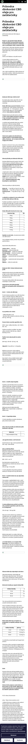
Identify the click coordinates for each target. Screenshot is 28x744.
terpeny (7, 529)
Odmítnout (7, 740)
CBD (21, 146)
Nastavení (13, 735)
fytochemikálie (13, 529)
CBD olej (9, 671)
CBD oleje (10, 61)
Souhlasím (20, 740)
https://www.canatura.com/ (12, 700)
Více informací (21, 731)
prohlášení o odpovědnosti (18, 720)
